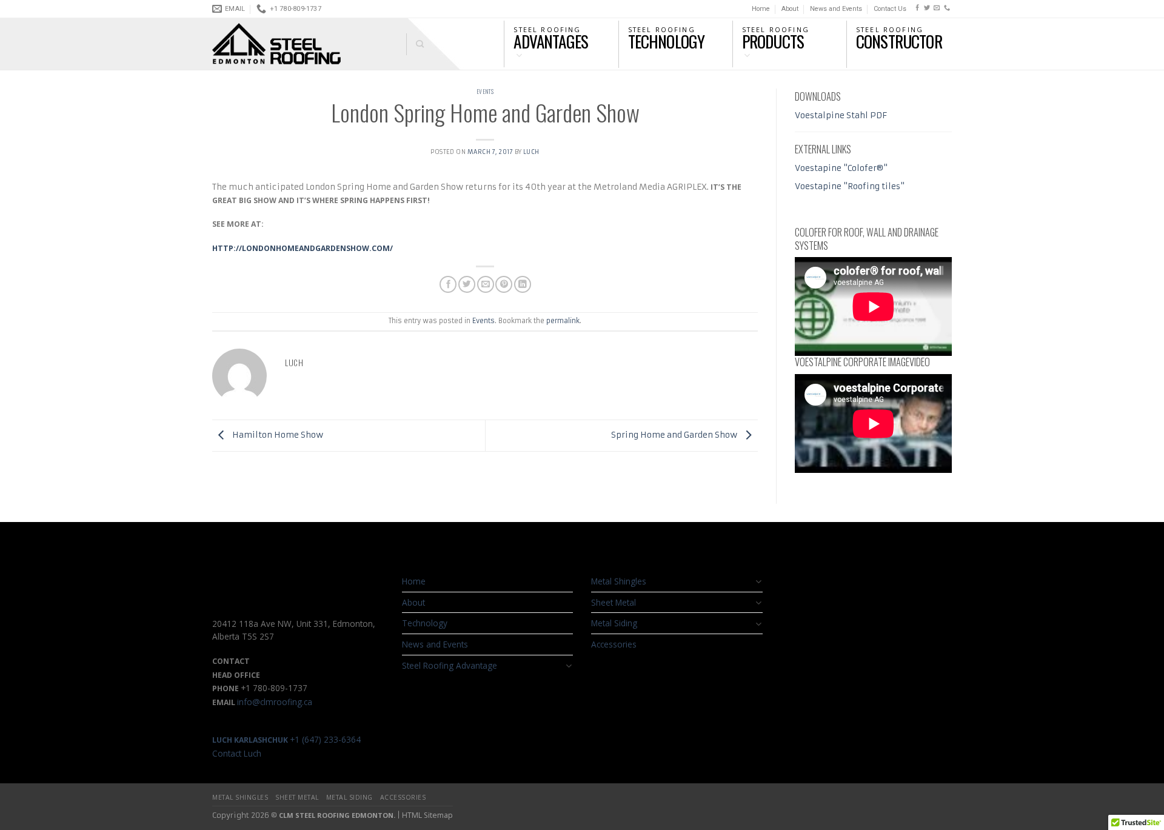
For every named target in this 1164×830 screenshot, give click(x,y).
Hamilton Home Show (276, 435)
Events (485, 91)
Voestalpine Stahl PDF (841, 115)
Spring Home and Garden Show (675, 435)
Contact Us (890, 9)
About (789, 9)
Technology (424, 623)
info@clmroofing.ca (274, 702)
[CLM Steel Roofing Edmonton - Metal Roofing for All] (300, 44)
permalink (563, 320)
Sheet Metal (613, 602)
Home (761, 9)
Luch (531, 152)
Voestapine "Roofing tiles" (850, 186)
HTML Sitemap (427, 815)
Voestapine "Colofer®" (841, 168)
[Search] (415, 44)
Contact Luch (236, 753)
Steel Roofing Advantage (449, 665)
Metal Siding (614, 623)
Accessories (614, 644)
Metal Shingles (618, 581)
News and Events (836, 9)
